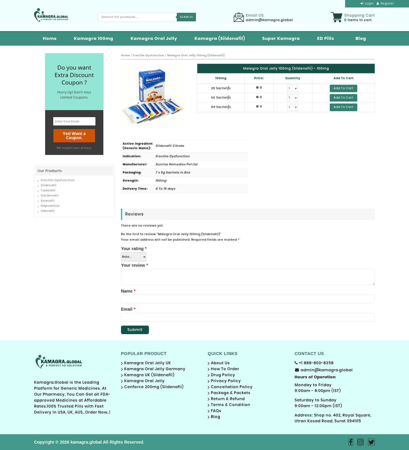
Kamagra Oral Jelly (154, 38)
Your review (134, 265)
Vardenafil (50, 195)
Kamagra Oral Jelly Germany (155, 369)
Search (186, 17)
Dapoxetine (50, 205)
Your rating (134, 248)
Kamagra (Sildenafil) (219, 38)
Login (369, 3)
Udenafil (48, 211)
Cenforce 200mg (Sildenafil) (154, 387)
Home (50, 38)
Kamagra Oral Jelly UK (147, 363)
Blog (361, 38)
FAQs (216, 411)
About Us (220, 363)
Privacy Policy (226, 381)
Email (128, 309)
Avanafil (48, 200)
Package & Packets (231, 393)
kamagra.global (86, 442)
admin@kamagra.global (327, 370)
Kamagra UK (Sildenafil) (149, 375)
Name (128, 291)
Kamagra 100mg (93, 38)
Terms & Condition (230, 405)
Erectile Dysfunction (58, 180)
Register (387, 3)
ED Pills (325, 38)
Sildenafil (49, 185)
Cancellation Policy (232, 387)
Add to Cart (343, 88)
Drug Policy (223, 375)
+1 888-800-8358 (316, 363)
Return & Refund (228, 399)
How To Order (225, 369)
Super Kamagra (281, 38)
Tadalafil (48, 190)
